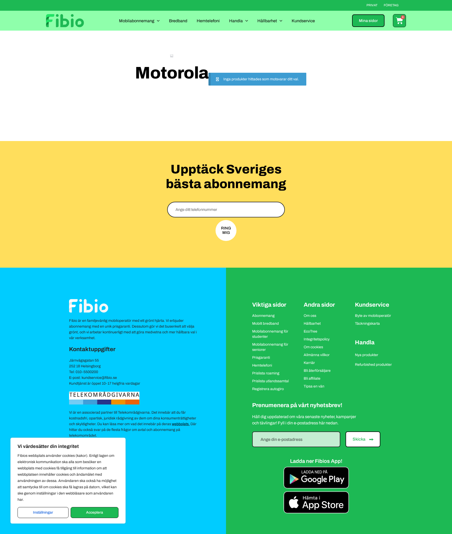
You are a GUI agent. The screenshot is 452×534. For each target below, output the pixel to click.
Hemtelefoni (208, 21)
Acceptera (94, 512)
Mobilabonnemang (136, 21)
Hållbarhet (267, 21)
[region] (68, 481)
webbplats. (181, 424)
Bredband (178, 21)
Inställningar (43, 512)
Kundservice (303, 21)
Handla (236, 21)
